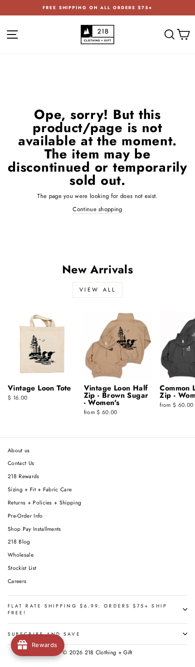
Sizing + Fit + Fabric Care (40, 489)
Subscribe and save (44, 634)
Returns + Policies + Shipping (44, 502)
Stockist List (22, 568)
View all (97, 290)
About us (19, 450)
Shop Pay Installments (34, 529)
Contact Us (21, 463)
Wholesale (21, 554)
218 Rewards (23, 476)
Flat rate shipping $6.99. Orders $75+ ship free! (87, 609)
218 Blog (19, 541)
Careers (17, 581)
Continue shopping (97, 209)
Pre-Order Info (25, 515)
